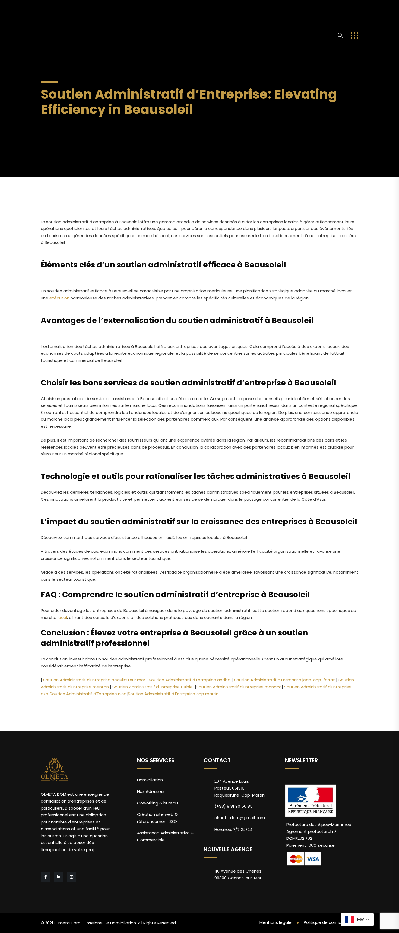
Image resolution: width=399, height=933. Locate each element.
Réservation (206, 26)
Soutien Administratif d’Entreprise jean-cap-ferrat (284, 680)
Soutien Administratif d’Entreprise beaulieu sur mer (93, 680)
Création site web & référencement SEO (157, 817)
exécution (59, 298)
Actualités (284, 26)
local (62, 617)
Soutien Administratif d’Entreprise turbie (152, 687)
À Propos (244, 26)
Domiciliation (150, 780)
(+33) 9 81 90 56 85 (131, 6)
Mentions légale (275, 922)
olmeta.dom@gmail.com (72, 6)
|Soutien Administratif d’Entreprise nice (87, 693)
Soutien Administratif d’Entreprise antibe (189, 680)
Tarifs (170, 26)
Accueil (56, 26)
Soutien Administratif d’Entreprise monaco (239, 687)
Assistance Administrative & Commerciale (165, 836)
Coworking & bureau (157, 803)
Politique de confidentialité (331, 922)
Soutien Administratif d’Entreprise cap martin (173, 693)
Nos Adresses (133, 26)
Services (90, 26)
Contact (57, 45)
